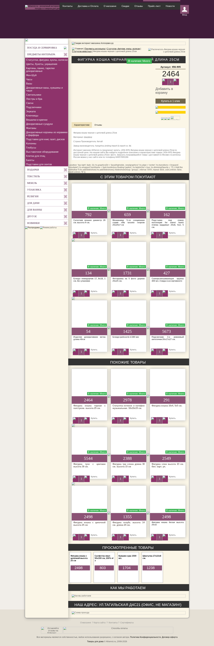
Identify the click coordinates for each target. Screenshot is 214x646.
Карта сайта (99, 622)
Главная (79, 49)
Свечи (29, 103)
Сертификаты (127, 622)
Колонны (31, 143)
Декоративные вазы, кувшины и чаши (44, 89)
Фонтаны (31, 128)
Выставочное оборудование (42, 151)
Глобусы (31, 147)
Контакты (68, 6)
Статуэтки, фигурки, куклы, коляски (47, 59)
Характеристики (81, 125)
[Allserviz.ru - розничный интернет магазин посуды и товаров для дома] (46, 8)
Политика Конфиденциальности (145, 637)
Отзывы (138, 6)
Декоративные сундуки (39, 123)
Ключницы (32, 115)
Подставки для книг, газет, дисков (45, 139)
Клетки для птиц (35, 155)
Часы (29, 79)
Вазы (29, 83)
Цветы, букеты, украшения (41, 64)
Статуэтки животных (82, 51)
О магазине (110, 6)
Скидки (125, 6)
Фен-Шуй (31, 75)
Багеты (30, 160)
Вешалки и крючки (36, 119)
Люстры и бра (34, 98)
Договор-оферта (170, 637)
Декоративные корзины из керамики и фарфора (46, 133)
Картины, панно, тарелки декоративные (40, 69)
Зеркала (31, 111)
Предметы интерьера (95, 49)
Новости (170, 6)
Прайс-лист (154, 6)
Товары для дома (95, 641)
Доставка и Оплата (88, 6)
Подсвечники (33, 107)
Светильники (33, 94)
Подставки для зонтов (39, 164)
